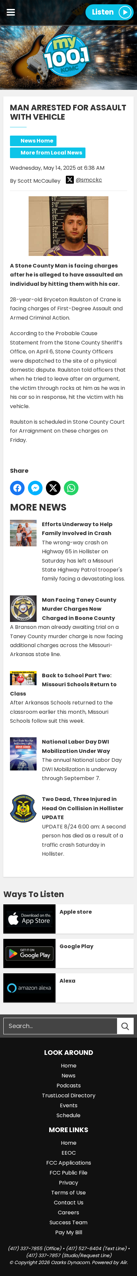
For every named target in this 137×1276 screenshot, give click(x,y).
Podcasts (69, 1085)
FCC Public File (68, 1173)
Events (68, 1105)
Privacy (68, 1182)
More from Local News (51, 152)
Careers (68, 1212)
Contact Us (68, 1202)
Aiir (123, 1262)
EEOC (69, 1153)
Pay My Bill (68, 1232)
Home (68, 1065)
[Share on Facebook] (17, 488)
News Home (37, 141)
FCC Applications (68, 1163)
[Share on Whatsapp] (71, 488)
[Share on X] (53, 488)
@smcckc (89, 180)
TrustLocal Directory (68, 1095)
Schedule (68, 1115)
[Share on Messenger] (35, 488)
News (68, 1075)
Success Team (68, 1222)
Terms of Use (68, 1192)
